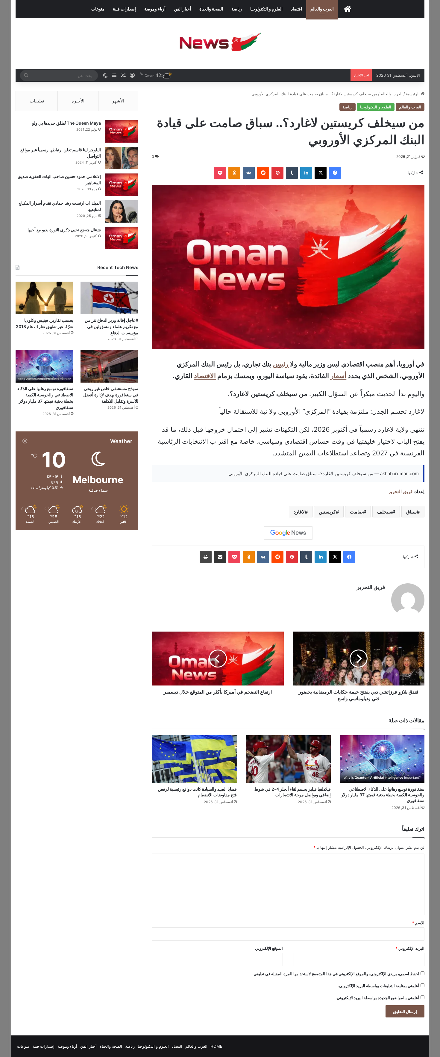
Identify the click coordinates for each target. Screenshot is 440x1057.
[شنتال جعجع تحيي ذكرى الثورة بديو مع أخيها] (121, 238)
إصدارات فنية (124, 8)
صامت (356, 512)
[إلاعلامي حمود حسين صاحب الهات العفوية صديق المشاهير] (121, 184)
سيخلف (384, 512)
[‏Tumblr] (292, 173)
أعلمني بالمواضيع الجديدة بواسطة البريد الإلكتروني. (377, 997)
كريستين (327, 512)
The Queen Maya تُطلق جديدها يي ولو (66, 123)
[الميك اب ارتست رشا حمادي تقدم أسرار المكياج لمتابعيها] (121, 211)
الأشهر (118, 101)
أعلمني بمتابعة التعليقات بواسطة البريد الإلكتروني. (378, 985)
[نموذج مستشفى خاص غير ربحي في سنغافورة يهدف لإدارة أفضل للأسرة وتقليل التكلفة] (109, 366)
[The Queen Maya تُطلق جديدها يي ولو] (121, 131)
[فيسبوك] (335, 173)
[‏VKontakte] (249, 173)
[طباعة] (206, 557)
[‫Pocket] (220, 173)
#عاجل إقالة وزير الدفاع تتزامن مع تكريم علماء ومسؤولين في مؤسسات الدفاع (111, 326)
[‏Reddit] (263, 173)
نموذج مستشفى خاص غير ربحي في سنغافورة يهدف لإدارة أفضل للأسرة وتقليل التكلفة (110, 395)
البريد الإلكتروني (409, 948)
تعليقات (37, 101)
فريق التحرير (400, 491)
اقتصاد (296, 8)
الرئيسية (413, 93)
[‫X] (321, 173)
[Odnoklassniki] (234, 173)
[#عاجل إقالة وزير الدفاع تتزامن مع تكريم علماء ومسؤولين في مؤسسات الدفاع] (109, 298)
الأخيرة (78, 101)
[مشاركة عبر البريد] (220, 557)
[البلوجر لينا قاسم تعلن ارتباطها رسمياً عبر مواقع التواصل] (121, 158)
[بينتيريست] (277, 173)
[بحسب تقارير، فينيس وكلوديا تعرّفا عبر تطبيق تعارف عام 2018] (44, 298)
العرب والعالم (322, 8)
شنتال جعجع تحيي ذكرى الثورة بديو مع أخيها (64, 229)
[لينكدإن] (306, 173)
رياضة (236, 8)
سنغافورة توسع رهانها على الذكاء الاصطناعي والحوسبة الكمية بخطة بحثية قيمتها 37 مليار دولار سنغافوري (382, 794)
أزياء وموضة (155, 8)
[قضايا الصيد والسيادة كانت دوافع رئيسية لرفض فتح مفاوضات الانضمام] (194, 759)
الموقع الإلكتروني (269, 948)
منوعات (97, 8)
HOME (216, 1046)
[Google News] (288, 533)
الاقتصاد (205, 376)
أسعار (338, 376)
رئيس (281, 364)
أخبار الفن (182, 8)
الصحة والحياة (211, 8)
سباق (411, 512)
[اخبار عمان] (220, 43)
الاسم (418, 922)
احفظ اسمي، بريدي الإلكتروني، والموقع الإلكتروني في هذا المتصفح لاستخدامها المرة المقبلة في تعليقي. (335, 973)
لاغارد (299, 512)
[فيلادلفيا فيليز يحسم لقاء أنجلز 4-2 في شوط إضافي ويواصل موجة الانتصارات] (288, 759)
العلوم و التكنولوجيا (266, 8)
